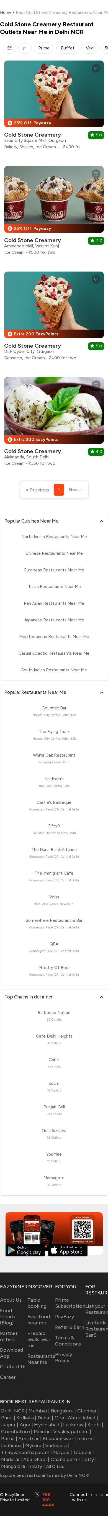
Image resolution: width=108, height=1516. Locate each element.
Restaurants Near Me (41, 1359)
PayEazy (64, 1317)
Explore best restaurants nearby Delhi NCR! (45, 1475)
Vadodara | (57, 1445)
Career (8, 1377)
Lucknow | (74, 1425)
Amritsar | (30, 1438)
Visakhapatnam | (72, 1432)
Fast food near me (38, 1320)
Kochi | (96, 1425)
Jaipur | (9, 1425)
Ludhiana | (12, 1445)
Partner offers (9, 1336)
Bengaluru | (63, 1411)
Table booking (37, 1303)
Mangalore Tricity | (23, 1466)
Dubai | (45, 1418)
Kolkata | (26, 1418)
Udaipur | (84, 1452)
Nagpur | (63, 1452)
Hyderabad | (48, 1425)
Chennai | (88, 1411)
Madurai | (11, 1459)
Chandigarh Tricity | (74, 1459)
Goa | (61, 1418)
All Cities (54, 1466)
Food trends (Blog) (7, 1316)
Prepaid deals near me (39, 1339)
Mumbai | (39, 1411)
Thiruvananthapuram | (26, 1452)
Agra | (26, 1425)
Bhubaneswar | (59, 1438)
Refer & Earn (69, 1327)
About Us (11, 1300)
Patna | (9, 1438)
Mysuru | (34, 1445)
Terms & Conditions (68, 1341)
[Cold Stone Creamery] (54, 107)
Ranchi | (43, 1432)
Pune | (8, 1418)
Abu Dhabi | (36, 1459)
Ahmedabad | (83, 1418)
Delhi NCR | (14, 1411)
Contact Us (13, 1367)
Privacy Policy (63, 1357)
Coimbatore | (16, 1432)
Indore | (86, 1438)
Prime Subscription (70, 1303)
